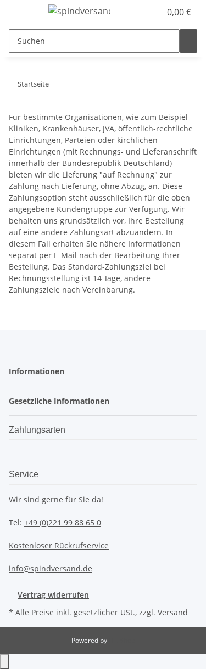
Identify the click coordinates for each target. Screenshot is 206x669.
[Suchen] (188, 41)
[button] (140, 12)
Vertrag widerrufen (53, 595)
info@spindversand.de (50, 568)
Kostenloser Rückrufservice (59, 545)
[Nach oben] (4, 661)
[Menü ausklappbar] (22, 12)
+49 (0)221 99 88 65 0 (62, 522)
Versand (173, 612)
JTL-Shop (122, 640)
